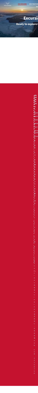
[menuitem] (22, 4)
